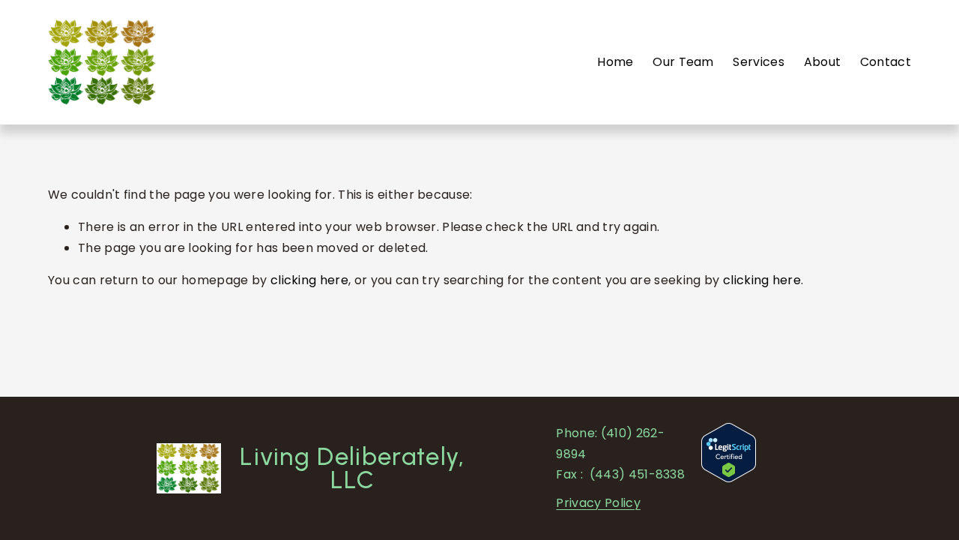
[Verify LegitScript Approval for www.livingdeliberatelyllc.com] (728, 478)
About (822, 61)
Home (615, 61)
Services (758, 61)
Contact (885, 61)
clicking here (309, 280)
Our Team (683, 61)
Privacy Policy (598, 503)
